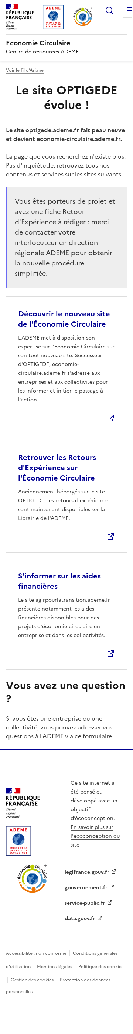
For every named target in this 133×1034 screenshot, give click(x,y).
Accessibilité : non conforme (36, 953)
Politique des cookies (100, 966)
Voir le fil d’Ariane (25, 70)
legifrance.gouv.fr (87, 872)
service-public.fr (85, 903)
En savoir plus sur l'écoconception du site (95, 836)
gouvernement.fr (86, 887)
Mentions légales (54, 966)
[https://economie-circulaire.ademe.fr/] (32, 891)
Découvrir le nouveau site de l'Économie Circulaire (64, 319)
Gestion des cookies (32, 980)
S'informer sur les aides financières (59, 581)
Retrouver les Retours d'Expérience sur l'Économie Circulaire (57, 467)
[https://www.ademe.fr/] (18, 853)
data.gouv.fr (80, 918)
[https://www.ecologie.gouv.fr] (23, 815)
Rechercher (109, 10)
